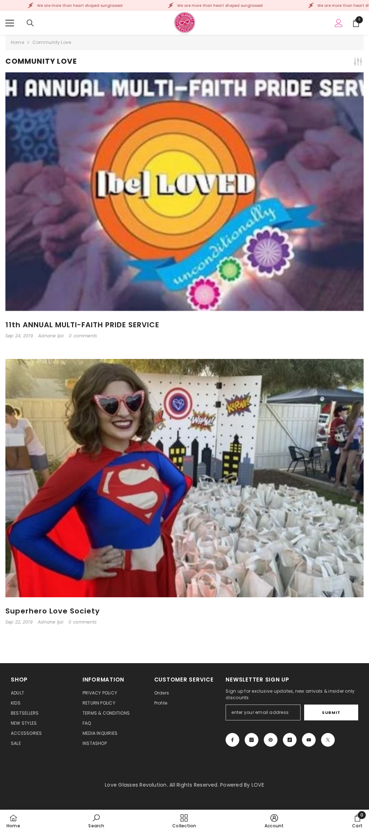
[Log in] (339, 23)
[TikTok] (290, 740)
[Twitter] (328, 740)
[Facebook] (232, 740)
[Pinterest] (270, 740)
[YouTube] (309, 740)
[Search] (30, 23)
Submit (331, 712)
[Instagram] (251, 740)
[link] (96, 821)
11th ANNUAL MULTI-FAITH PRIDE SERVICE (82, 324)
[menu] (9, 23)
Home (17, 42)
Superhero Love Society (52, 611)
